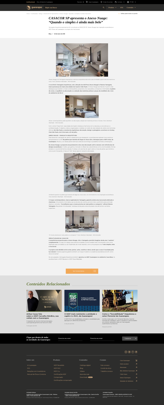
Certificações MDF (60, 374)
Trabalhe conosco (107, 371)
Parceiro (80, 2)
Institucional (30, 2)
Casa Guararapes (93, 2)
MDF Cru (57, 371)
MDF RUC (57, 368)
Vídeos (82, 371)
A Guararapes (31, 365)
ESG (121, 7)
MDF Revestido (59, 365)
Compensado (58, 377)
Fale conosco (105, 365)
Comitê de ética (106, 368)
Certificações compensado (63, 380)
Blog (40, 13)
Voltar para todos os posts (129, 13)
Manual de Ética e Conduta (36, 374)
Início (28, 13)
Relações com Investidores (36, 371)
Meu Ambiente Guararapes (45, 2)
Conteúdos (34, 13)
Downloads (86, 377)
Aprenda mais (84, 374)
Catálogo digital (85, 365)
